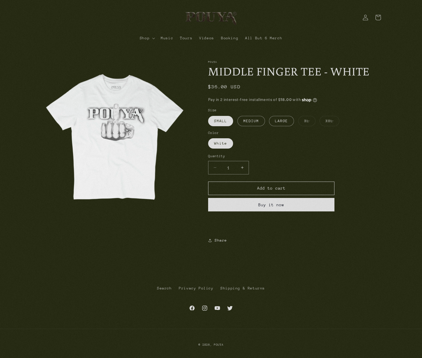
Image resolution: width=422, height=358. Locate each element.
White (220, 143)
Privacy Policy (196, 288)
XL (309, 122)
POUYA (219, 345)
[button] (146, 38)
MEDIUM (251, 121)
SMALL (220, 121)
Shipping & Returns (242, 288)
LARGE (281, 121)
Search (164, 288)
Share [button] (221, 240)
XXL (332, 122)
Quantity (216, 156)
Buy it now (271, 205)
